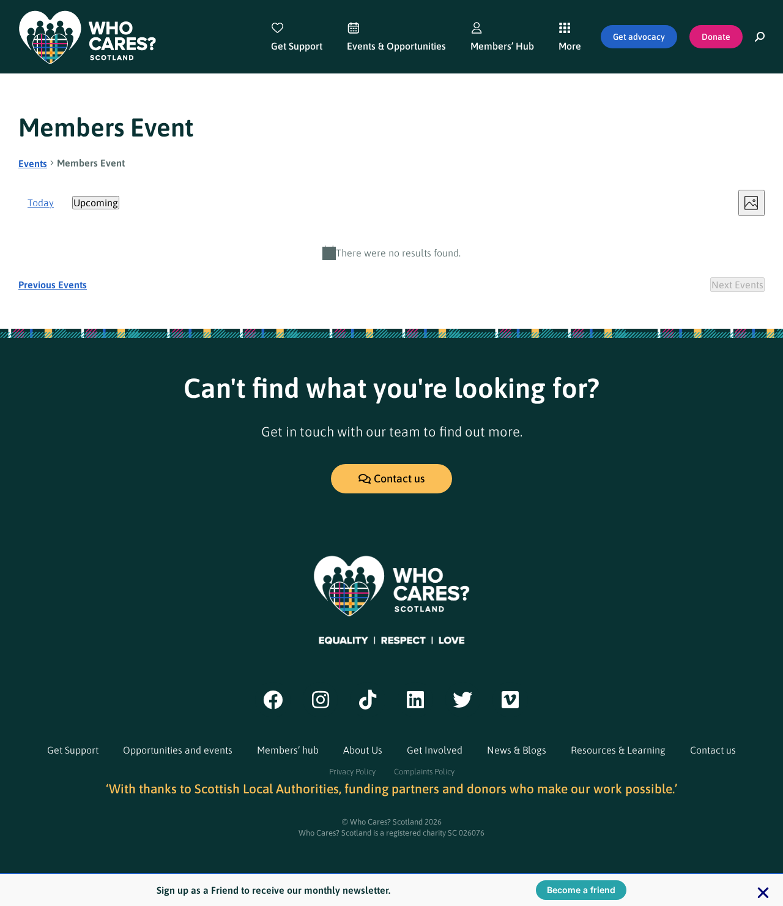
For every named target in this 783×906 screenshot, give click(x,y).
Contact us (713, 749)
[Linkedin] (415, 699)
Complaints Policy (424, 771)
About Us (362, 749)
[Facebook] (273, 699)
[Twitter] (463, 699)
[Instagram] (320, 699)
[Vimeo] (510, 699)
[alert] (391, 253)
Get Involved (434, 749)
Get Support (72, 749)
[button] (763, 892)
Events (32, 163)
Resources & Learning (618, 749)
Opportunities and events (177, 749)
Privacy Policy (352, 771)
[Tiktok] (367, 699)
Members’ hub (288, 749)
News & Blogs (516, 749)
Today (41, 202)
